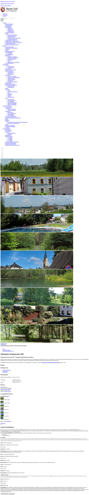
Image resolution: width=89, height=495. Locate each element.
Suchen (1, 18)
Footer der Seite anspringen (5, 5)
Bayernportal (5, 371)
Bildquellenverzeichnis (5, 396)
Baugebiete (5, 372)
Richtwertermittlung (7, 370)
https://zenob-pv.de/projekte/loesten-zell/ (50, 362)
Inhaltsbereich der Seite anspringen (7, 3)
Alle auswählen (11, 493)
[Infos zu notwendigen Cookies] (6, 434)
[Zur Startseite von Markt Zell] (9, 11)
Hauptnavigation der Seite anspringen (7, 1)
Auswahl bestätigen (4, 493)
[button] (5, 22)
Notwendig (4, 434)
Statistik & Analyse (5, 435)
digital (8, 421)
